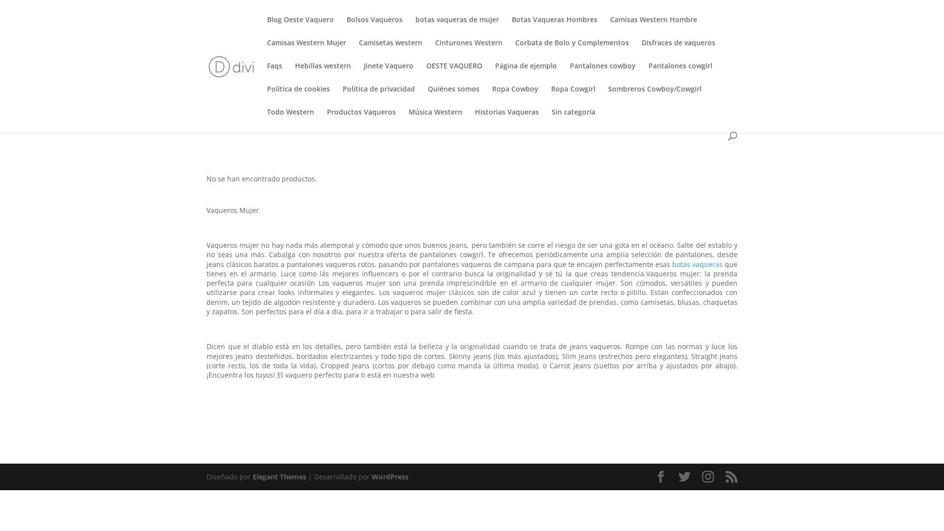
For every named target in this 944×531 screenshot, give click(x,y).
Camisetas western (390, 43)
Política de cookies (298, 89)
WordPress (390, 476)
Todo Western (290, 113)
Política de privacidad (379, 89)
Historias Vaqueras (507, 113)
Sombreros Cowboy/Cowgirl (655, 89)
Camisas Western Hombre (653, 20)
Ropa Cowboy (515, 89)
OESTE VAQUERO (454, 66)
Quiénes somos (453, 89)
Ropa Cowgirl (573, 89)
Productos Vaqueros (361, 113)
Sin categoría (573, 113)
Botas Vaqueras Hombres (554, 20)
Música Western (435, 113)
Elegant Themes (279, 476)
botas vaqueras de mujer (457, 20)
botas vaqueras (697, 264)
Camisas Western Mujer (306, 43)
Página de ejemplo (526, 66)
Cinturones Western (468, 43)
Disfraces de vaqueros (678, 43)
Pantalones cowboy (603, 66)
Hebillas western (323, 66)
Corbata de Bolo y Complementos (572, 43)
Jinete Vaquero (388, 66)
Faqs (274, 66)
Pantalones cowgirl (680, 66)
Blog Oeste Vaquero (300, 20)
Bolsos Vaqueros (375, 20)
